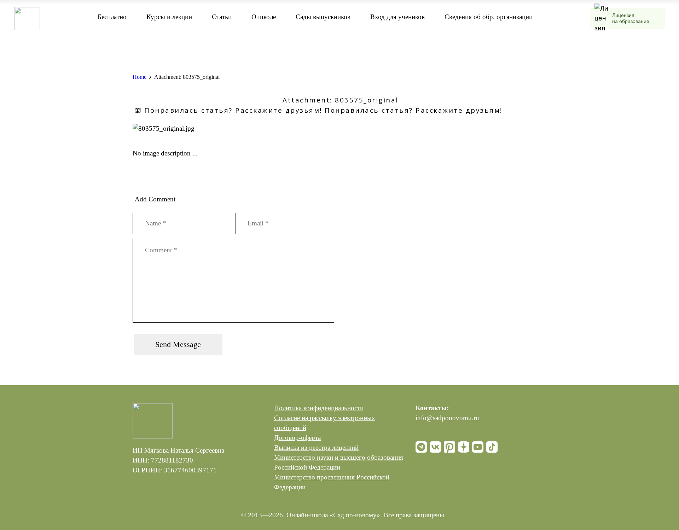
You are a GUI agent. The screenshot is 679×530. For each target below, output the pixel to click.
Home (139, 76)
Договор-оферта (297, 437)
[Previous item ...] (236, 128)
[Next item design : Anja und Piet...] (443, 128)
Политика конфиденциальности (319, 408)
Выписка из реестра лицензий (316, 447)
